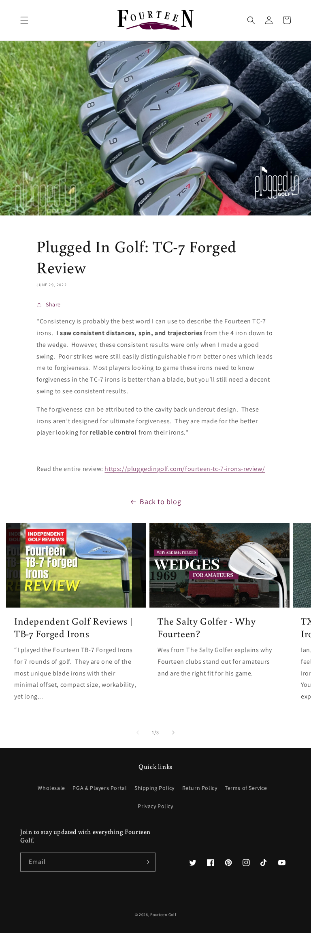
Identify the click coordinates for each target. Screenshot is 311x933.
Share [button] (53, 304)
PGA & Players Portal (99, 788)
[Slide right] (173, 732)
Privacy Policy (155, 806)
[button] (24, 20)
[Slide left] (138, 732)
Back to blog (160, 501)
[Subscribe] (146, 862)
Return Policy (199, 788)
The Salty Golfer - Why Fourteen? (207, 627)
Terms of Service (246, 788)
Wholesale (51, 788)
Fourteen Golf (163, 914)
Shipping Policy (154, 788)
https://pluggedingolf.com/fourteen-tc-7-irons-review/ (184, 468)
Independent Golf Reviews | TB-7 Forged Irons (73, 627)
